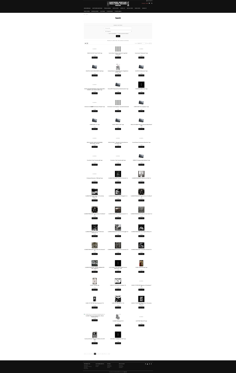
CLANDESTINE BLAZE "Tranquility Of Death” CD (141, 249)
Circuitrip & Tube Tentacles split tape (94, 160)
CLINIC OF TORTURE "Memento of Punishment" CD (141, 286)
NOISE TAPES (87, 11)
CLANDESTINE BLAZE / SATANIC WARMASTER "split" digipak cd (94, 268)
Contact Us (97, 365)
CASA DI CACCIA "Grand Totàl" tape (94, 53)
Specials (108, 367)
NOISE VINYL (137, 8)
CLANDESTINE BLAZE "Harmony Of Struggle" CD (118, 231)
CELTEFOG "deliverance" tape (141, 70)
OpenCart (125, 371)
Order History (121, 366)
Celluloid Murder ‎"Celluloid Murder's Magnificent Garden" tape (118, 71)
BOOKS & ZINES (95, 11)
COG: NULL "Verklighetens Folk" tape (118, 338)
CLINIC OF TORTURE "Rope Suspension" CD (95, 303)
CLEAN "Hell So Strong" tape (141, 267)
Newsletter (121, 367)
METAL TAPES (130, 8)
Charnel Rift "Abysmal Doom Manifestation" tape (118, 88)
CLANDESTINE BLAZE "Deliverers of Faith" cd (141, 178)
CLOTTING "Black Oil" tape (141, 320)
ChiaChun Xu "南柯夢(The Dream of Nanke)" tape (94, 106)
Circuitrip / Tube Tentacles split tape (118, 160)
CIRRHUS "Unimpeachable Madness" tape (141, 160)
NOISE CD (144, 8)
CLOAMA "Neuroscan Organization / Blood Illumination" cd (95, 316)
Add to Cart (94, 57)
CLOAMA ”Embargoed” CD (118, 320)
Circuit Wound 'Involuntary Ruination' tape (141, 142)
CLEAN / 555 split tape (94, 285)
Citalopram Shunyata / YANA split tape (95, 178)
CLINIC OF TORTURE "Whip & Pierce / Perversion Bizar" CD (141, 304)
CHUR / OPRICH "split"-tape (118, 124)
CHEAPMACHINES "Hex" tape (141, 88)
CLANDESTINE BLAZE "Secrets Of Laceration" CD (118, 249)
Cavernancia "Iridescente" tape (141, 53)
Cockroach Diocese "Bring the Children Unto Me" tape (94, 339)
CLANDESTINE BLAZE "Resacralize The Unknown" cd (94, 250)
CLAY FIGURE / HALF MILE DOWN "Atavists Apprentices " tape (118, 268)
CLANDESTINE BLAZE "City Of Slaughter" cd (118, 195)
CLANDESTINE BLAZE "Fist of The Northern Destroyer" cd (94, 232)
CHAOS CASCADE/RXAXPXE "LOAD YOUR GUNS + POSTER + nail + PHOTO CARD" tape (94, 89)
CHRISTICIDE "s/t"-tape (95, 124)
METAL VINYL (116, 8)
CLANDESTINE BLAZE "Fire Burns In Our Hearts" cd (141, 213)
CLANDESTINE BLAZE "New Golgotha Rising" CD (141, 231)
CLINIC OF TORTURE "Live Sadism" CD (118, 285)
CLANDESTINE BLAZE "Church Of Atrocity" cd (118, 178)
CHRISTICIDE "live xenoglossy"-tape (141, 106)
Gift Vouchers (109, 366)
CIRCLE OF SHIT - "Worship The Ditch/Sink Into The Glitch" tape (118, 143)
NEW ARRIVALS (87, 8)
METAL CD (122, 8)
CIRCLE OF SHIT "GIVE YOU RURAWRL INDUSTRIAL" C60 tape (95, 143)
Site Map (97, 366)
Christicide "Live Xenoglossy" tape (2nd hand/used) (118, 106)
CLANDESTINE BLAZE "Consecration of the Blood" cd (141, 196)
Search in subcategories (113, 33)
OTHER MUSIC (110, 11)
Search (87, 14)
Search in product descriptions (124, 33)
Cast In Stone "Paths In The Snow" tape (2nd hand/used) (118, 54)
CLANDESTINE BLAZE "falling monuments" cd (118, 213)
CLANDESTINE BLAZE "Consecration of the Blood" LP (94, 214)
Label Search (109, 365)
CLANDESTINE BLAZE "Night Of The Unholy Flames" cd (94, 196)
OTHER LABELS (118, 11)
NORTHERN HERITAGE (97, 8)
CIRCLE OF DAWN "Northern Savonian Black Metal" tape (141, 125)
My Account (121, 365)
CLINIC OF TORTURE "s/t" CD (118, 303)
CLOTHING (102, 11)
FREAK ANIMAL (107, 8)
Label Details (86, 365)
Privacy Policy (86, 368)
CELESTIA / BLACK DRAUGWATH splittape (94, 70)
